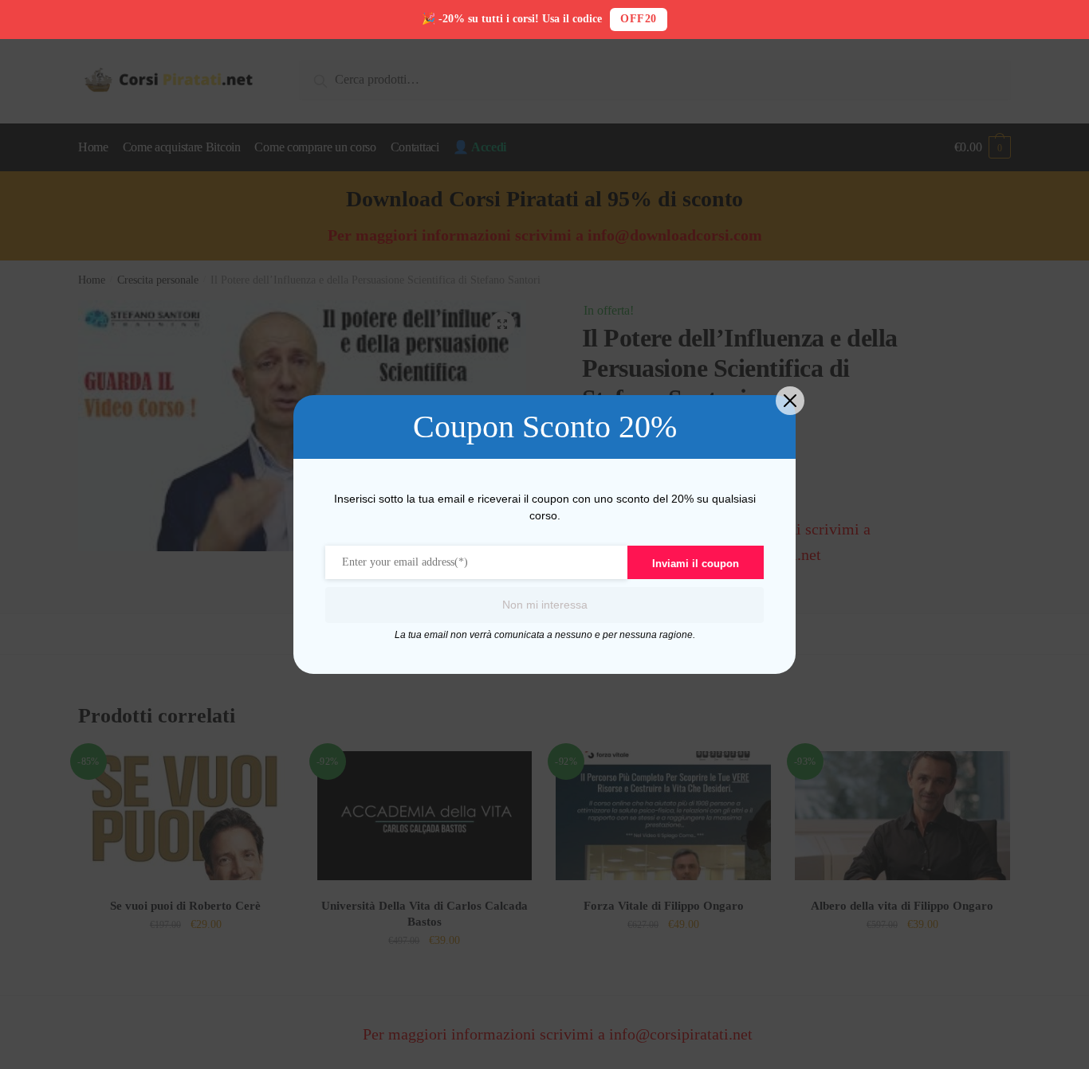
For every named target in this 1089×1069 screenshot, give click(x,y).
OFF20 (638, 19)
